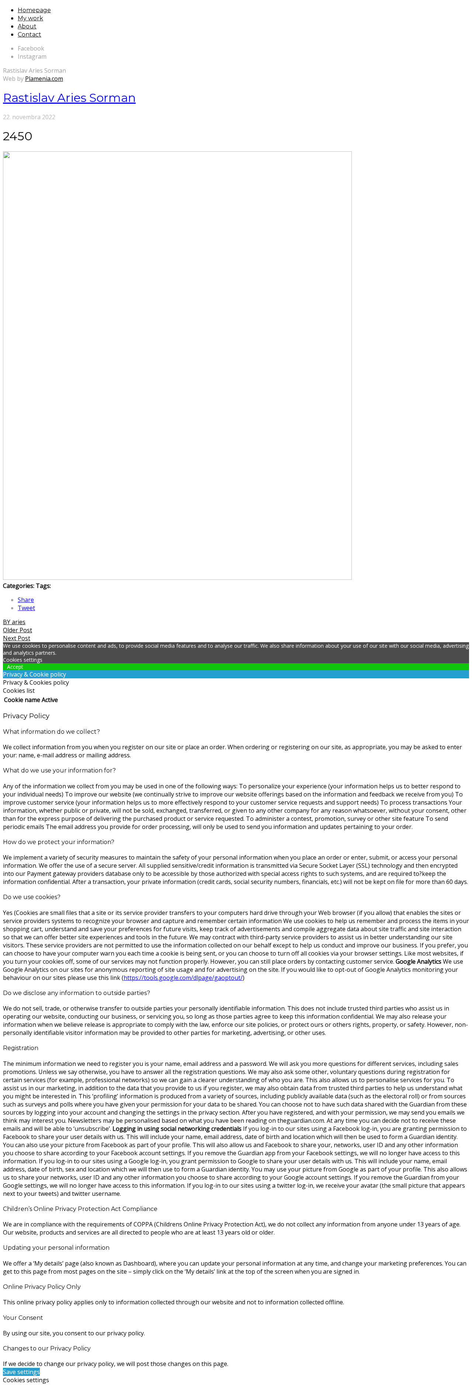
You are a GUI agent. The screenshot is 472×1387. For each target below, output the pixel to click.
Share (26, 600)
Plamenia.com (44, 79)
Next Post (16, 638)
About (27, 26)
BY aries (14, 622)
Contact (29, 34)
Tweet (26, 608)
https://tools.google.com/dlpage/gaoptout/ (183, 978)
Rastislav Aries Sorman (69, 97)
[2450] (177, 578)
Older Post (17, 630)
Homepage (34, 10)
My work (30, 18)
